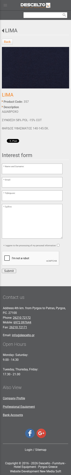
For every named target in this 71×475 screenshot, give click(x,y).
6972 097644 (22, 322)
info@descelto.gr (23, 335)
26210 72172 (22, 317)
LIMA (11, 30)
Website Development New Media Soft (35, 471)
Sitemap (40, 450)
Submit (9, 271)
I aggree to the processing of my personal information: (30, 246)
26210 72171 (18, 327)
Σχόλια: (8, 206)
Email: (8, 180)
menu (5, 5)
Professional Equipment (19, 407)
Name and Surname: (14, 166)
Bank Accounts (13, 415)
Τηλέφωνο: (10, 193)
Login (28, 450)
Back (7, 42)
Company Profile (14, 398)
